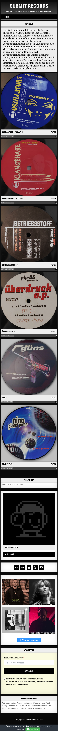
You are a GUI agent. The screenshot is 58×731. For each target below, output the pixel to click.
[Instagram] (29, 567)
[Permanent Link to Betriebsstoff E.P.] (29, 234)
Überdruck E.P (8, 331)
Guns (4, 398)
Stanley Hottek (7, 136)
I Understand (32, 729)
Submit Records (29, 6)
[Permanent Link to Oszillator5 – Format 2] (29, 101)
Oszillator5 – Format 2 (12, 132)
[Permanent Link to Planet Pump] (29, 433)
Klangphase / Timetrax (12, 198)
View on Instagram (30, 640)
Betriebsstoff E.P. (10, 265)
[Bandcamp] (16, 567)
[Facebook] (41, 567)
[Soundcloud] (23, 567)
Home (5, 485)
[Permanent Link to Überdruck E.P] (29, 300)
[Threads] (35, 567)
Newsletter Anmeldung (13, 658)
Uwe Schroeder (7, 402)
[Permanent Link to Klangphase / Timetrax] (29, 167)
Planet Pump (8, 464)
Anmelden (29, 671)
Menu (7, 17)
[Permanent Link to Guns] (29, 367)
